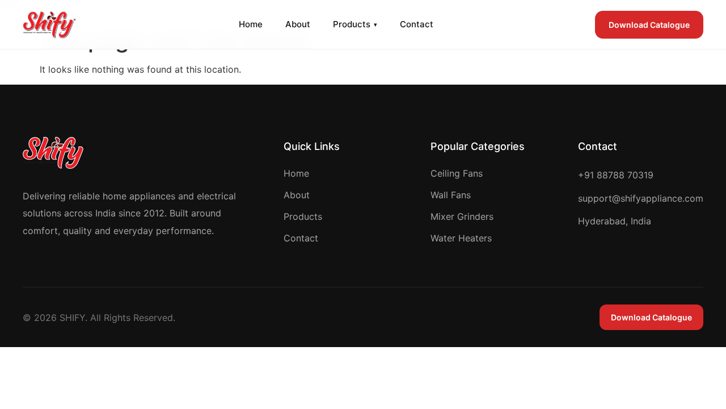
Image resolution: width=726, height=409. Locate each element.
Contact (416, 24)
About (297, 24)
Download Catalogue (649, 25)
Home (251, 24)
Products (355, 24)
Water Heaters (461, 238)
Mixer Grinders (461, 216)
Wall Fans (450, 195)
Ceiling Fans (456, 173)
